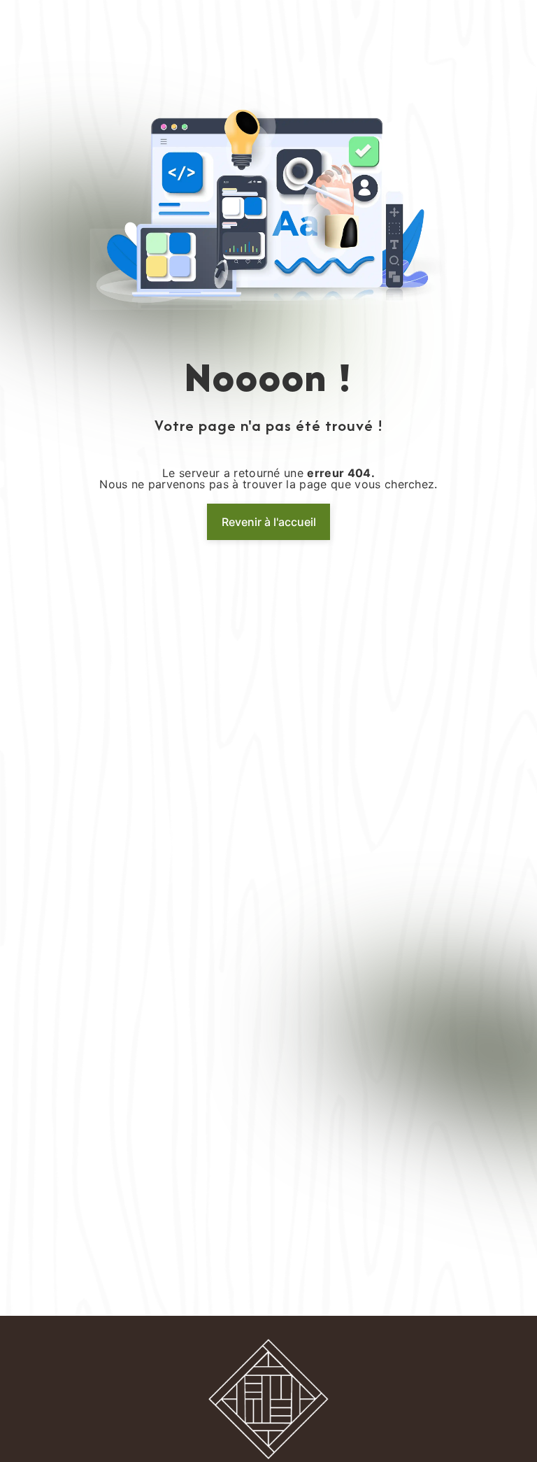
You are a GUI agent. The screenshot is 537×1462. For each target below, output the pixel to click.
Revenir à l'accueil (269, 522)
